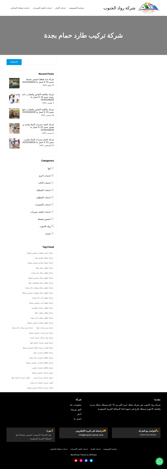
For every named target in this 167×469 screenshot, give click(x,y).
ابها (49, 168)
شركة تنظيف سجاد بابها (44, 268)
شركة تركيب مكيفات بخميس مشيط (40, 253)
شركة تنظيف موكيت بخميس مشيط (40, 323)
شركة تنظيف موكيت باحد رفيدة (41, 318)
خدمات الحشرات (43, 204)
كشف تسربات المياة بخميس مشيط (40, 388)
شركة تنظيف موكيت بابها (44, 313)
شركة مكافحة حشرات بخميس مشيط (39, 363)
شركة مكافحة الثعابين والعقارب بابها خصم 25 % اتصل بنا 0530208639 (38, 110)
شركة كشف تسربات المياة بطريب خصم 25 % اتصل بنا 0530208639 (38, 141)
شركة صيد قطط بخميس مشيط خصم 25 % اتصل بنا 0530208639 (38, 80)
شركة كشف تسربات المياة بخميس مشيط (38, 348)
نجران (48, 233)
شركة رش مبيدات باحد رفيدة (22, 328)
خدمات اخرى (45, 175)
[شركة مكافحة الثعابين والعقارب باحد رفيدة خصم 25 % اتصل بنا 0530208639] (14, 98)
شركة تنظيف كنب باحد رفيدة (42, 298)
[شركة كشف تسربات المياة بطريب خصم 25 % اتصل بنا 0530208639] (14, 143)
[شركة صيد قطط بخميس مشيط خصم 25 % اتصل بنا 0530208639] (14, 83)
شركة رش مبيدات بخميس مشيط (41, 333)
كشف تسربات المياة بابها (21, 378)
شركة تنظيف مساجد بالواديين (42, 308)
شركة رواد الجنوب (119, 7)
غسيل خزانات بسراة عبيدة (43, 378)
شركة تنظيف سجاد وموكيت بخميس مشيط (37, 293)
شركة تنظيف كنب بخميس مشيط (41, 303)
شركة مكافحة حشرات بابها (43, 353)
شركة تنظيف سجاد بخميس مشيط (40, 278)
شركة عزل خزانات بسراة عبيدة (41, 338)
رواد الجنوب (45, 226)
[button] (159, 461)
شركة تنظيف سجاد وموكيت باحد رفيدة (39, 288)
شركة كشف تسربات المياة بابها (41, 343)
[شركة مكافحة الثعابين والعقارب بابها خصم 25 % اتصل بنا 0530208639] (14, 113)
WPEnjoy (93, 455)
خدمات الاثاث (44, 183)
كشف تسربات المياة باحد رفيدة (41, 383)
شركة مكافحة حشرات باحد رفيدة (41, 358)
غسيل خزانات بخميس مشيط (42, 373)
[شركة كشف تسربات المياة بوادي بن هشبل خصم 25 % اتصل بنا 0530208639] (14, 128)
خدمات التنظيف (43, 197)
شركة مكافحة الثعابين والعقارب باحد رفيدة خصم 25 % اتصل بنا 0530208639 (38, 97)
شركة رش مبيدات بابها (45, 328)
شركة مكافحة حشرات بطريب (42, 368)
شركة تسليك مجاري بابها (44, 258)
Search (14, 62)
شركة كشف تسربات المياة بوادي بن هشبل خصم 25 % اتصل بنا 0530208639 (38, 127)
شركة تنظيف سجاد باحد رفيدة (42, 273)
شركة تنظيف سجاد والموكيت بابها (41, 283)
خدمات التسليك (43, 190)
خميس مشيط (44, 219)
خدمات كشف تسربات (40, 212)
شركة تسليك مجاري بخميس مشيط (40, 263)
